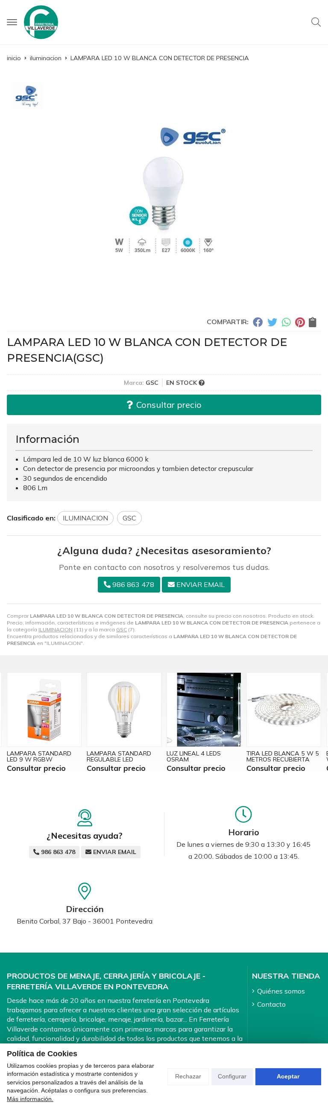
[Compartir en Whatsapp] (286, 322)
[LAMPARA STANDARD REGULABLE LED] (44, 710)
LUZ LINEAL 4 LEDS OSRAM (114, 756)
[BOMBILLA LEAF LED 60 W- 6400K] (284, 710)
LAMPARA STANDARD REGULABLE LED (39, 756)
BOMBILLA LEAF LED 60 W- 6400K (280, 756)
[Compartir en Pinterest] (300, 322)
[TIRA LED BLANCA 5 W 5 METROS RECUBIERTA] (204, 710)
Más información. (30, 1098)
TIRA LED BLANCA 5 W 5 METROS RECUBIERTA (203, 756)
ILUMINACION (55, 629)
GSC (121, 629)
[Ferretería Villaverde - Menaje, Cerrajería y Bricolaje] (41, 22)
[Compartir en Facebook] (258, 322)
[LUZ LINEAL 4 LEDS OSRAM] (124, 710)
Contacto (271, 1004)
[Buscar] (316, 22)
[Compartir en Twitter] (272, 322)
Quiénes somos (281, 991)
